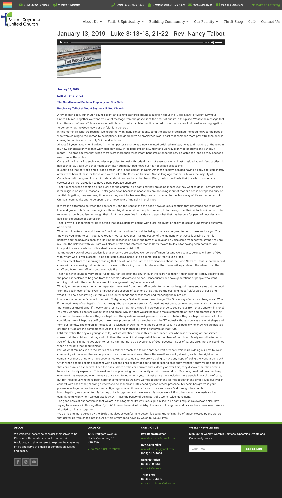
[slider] (219, 42)
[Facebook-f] (17, 462)
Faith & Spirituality (124, 21)
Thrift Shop (233, 21)
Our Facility (204, 21)
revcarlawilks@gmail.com (157, 449)
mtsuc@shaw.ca (151, 468)
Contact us (270, 21)
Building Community (167, 21)
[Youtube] (34, 462)
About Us (90, 21)
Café (252, 21)
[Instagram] (26, 462)
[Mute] (212, 42)
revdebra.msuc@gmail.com (158, 438)
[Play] (61, 42)
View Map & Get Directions (104, 449)
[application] (141, 42)
